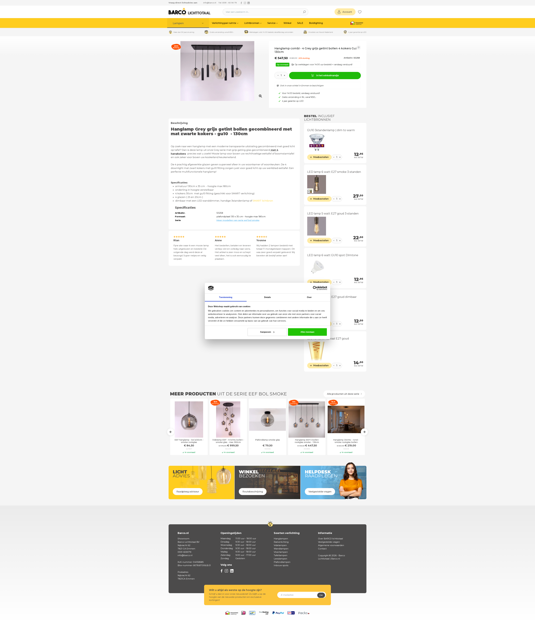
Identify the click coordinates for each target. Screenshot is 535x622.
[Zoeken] (304, 11)
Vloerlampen (281, 552)
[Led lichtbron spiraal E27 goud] (316, 351)
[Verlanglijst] (360, 11)
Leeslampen (280, 558)
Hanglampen (281, 538)
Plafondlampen (282, 562)
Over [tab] (309, 297)
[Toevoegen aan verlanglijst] (358, 47)
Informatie (325, 533)
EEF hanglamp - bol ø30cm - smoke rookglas (189, 441)
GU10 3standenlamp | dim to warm (331, 130)
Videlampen (280, 545)
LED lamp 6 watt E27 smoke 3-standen (334, 172)
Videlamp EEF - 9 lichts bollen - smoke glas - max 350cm (228, 441)
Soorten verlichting (287, 533)
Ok (321, 595)
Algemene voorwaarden (331, 545)
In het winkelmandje (327, 75)
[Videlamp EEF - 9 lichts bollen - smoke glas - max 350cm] (228, 419)
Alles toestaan (307, 332)
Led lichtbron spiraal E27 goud (328, 338)
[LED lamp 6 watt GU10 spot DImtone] (316, 267)
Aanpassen (265, 332)
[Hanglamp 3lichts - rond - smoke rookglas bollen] (346, 419)
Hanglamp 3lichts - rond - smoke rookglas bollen (346, 441)
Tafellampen (280, 555)
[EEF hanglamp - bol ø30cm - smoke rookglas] (189, 419)
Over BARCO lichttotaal (330, 538)
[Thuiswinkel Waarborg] (356, 23)
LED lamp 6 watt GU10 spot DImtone (332, 255)
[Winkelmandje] (363, 12)
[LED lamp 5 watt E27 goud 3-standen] (316, 226)
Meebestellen (321, 157)
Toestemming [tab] (225, 297)
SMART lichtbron (263, 200)
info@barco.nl (209, 3)
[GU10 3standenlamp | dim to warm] (316, 142)
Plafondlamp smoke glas (267, 440)
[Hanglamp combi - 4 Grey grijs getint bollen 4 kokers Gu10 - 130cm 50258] (217, 71)
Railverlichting (281, 542)
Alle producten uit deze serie (343, 394)
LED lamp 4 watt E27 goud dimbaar (332, 297)
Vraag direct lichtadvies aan (183, 3)
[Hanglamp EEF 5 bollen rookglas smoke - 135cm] (306, 419)
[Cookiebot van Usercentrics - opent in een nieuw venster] (315, 288)
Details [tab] (267, 297)
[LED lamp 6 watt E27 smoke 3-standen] (316, 184)
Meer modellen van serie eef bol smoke (238, 220)
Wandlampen (281, 548)
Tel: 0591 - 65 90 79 (227, 3)
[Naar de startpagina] (189, 12)
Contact (322, 548)
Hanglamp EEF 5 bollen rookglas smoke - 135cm (307, 441)
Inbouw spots (281, 565)
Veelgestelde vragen (329, 542)
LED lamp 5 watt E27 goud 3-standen (333, 213)
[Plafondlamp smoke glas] (267, 419)
